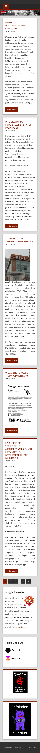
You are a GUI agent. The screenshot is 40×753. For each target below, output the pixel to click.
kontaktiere (20, 627)
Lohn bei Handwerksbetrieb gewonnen (15, 25)
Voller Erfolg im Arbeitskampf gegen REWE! (19, 240)
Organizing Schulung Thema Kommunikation (17, 374)
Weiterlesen (11, 109)
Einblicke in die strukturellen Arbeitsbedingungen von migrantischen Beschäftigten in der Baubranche (18, 450)
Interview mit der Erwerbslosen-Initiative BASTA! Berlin (18, 124)
